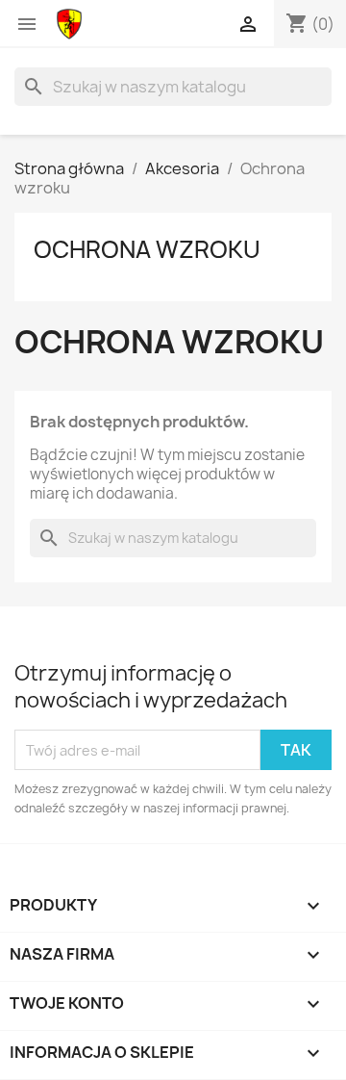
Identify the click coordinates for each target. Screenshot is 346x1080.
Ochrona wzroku (147, 249)
